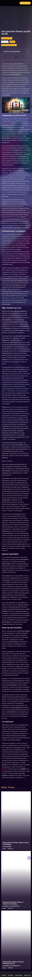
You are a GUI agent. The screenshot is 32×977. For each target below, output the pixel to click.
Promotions (10, 975)
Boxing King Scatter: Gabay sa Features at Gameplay (13, 903)
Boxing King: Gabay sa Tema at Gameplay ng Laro (13, 962)
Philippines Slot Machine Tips (9, 45)
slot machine (6, 123)
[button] (27, 51)
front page (4, 975)
